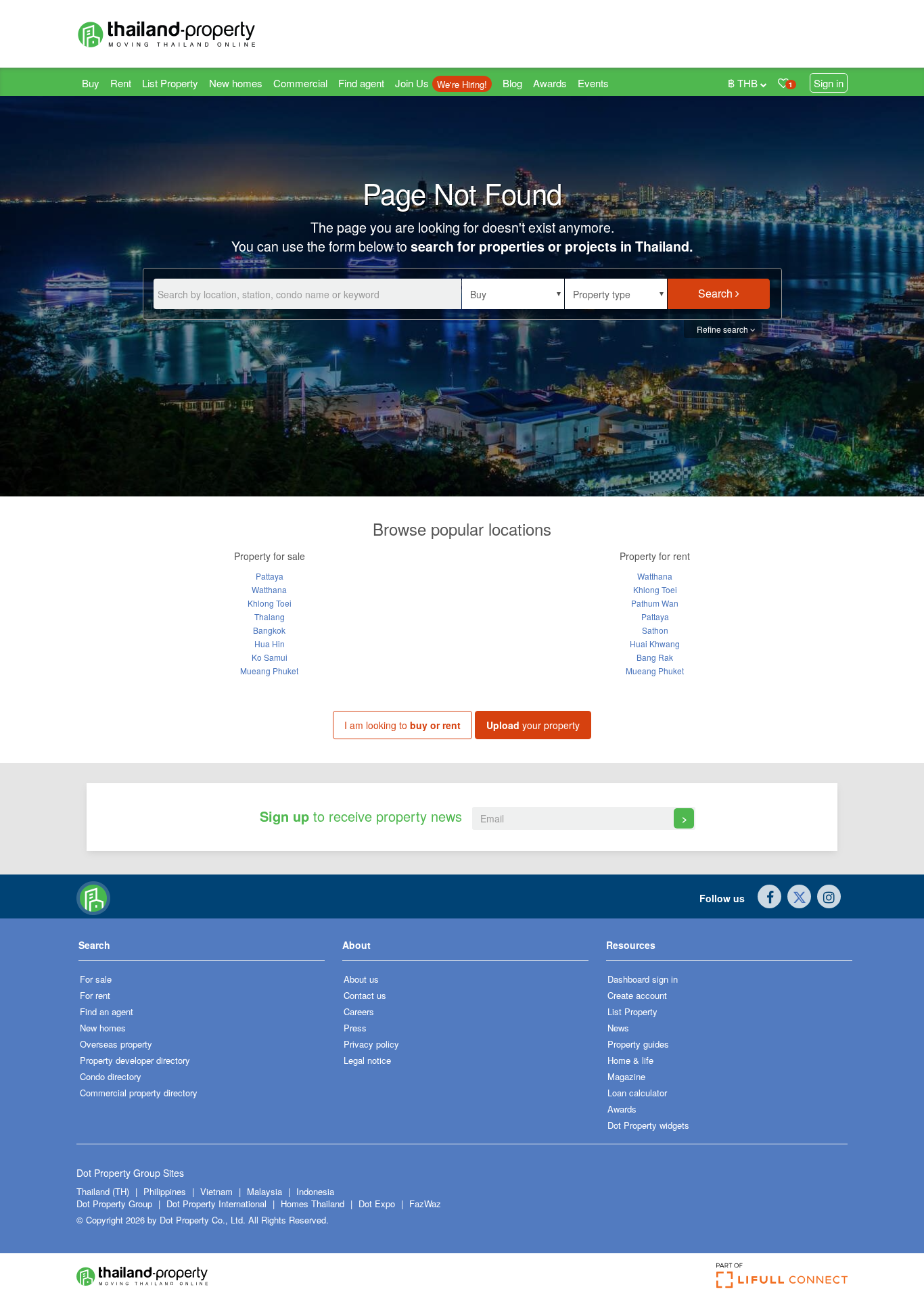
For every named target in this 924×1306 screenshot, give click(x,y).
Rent (120, 83)
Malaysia (266, 1191)
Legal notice (367, 1060)
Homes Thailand (312, 1203)
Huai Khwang (655, 643)
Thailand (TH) (102, 1191)
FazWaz (425, 1203)
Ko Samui (269, 657)
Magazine (626, 1076)
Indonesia (315, 1191)
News (618, 1027)
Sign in (829, 83)
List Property (170, 83)
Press (355, 1027)
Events (593, 83)
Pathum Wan (654, 603)
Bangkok (269, 630)
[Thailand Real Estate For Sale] (93, 897)
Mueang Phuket (269, 670)
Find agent (361, 83)
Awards (550, 83)
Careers (359, 1011)
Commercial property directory (139, 1092)
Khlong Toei (270, 603)
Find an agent (106, 1011)
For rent (95, 995)
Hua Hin (269, 643)
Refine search (723, 329)
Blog (512, 83)
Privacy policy (371, 1043)
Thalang (269, 616)
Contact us (365, 995)
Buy (90, 83)
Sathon (655, 630)
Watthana (269, 589)
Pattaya (269, 576)
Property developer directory (135, 1060)
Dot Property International (216, 1203)
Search (716, 293)
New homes (235, 83)
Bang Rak (655, 657)
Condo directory (110, 1076)
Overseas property (116, 1043)
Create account (637, 995)
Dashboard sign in (642, 979)
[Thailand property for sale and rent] (198, 34)
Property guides (638, 1043)
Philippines (166, 1191)
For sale (96, 979)
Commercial (300, 83)
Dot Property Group (114, 1203)
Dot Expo (377, 1203)
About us (361, 979)
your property (533, 725)
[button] (513, 294)
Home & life (630, 1060)
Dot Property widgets (648, 1125)
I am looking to (402, 725)
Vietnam (217, 1191)
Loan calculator (637, 1092)
